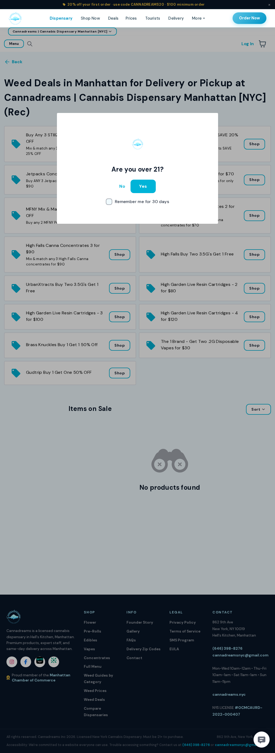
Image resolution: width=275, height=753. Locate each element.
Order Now (249, 18)
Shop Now (90, 18)
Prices (131, 18)
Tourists (152, 18)
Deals (113, 18)
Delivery (176, 18)
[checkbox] (137, 201)
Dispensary (61, 18)
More (198, 18)
